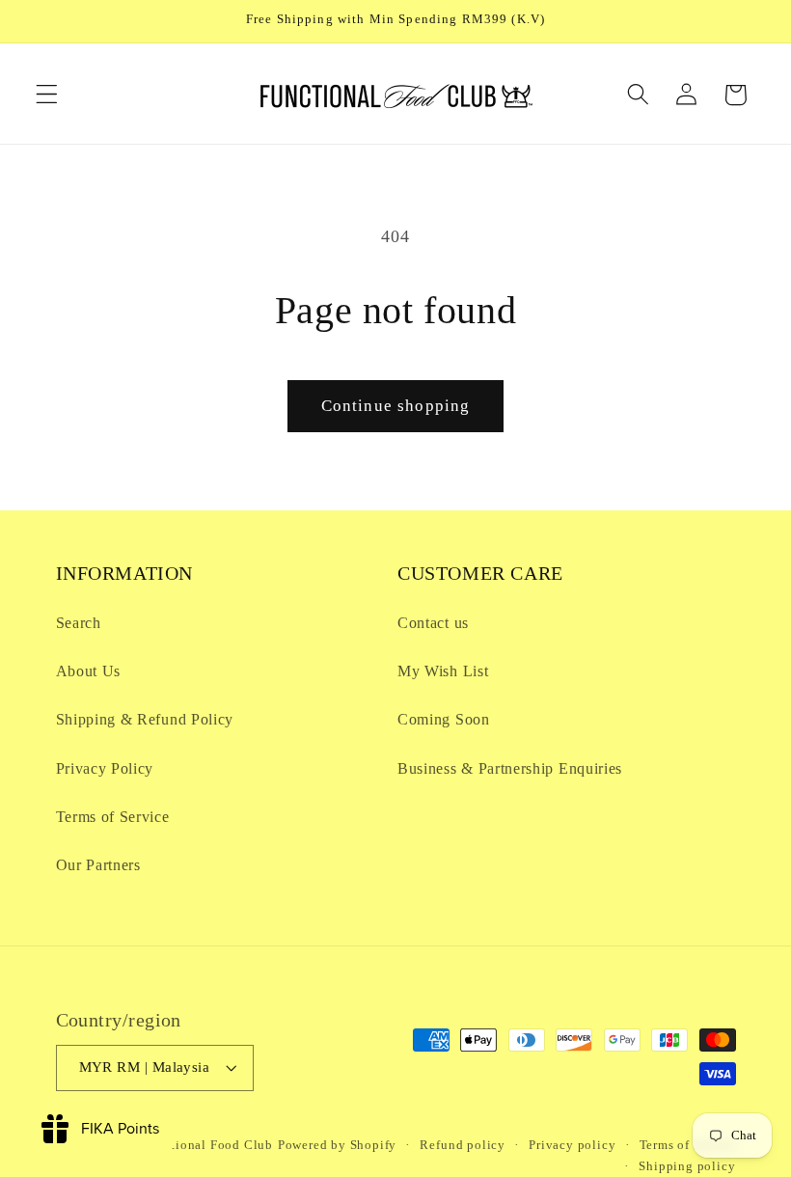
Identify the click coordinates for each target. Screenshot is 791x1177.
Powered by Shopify (337, 1145)
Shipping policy (687, 1166)
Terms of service (688, 1145)
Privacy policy (572, 1145)
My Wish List (442, 671)
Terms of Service (113, 816)
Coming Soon (443, 719)
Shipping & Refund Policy (145, 719)
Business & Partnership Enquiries (509, 768)
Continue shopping (396, 406)
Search (78, 623)
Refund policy (462, 1145)
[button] (46, 95)
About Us (89, 671)
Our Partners (98, 865)
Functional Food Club (207, 1145)
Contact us (433, 623)
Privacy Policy (105, 768)
